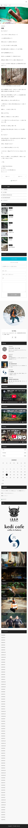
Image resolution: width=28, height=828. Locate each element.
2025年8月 (3, 662)
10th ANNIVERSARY (6, 197)
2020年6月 (3, 814)
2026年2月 (3, 649)
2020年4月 (3, 819)
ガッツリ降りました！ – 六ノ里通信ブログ (16, 490)
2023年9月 (3, 718)
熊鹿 (9, 224)
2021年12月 (3, 770)
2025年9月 (3, 659)
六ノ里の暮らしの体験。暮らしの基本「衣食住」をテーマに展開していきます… (18, 374)
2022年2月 (3, 765)
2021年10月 (3, 775)
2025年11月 (3, 654)
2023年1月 (3, 738)
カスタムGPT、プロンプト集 (14, 348)
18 (6, 474)
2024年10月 (3, 686)
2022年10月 (3, 745)
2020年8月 (3, 809)
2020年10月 (3, 804)
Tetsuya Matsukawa (8, 166)
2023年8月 (3, 721)
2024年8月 (3, 691)
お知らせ (10, 356)
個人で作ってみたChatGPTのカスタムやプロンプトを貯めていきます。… (17, 351)
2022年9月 (3, 748)
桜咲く (2, 493)
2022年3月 (3, 763)
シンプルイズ (4, 200)
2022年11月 (3, 743)
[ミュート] (23, 402)
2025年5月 (3, 669)
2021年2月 (3, 795)
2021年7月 (3, 782)
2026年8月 (3, 635)
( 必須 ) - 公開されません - (8, 274)
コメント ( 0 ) (14, 258)
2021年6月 (3, 785)
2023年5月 (3, 728)
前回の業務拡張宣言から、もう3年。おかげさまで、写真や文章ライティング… (17, 358)
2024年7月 (3, 694)
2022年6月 (3, 755)
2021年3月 (3, 792)
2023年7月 (3, 723)
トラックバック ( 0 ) (14, 262)
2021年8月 (3, 780)
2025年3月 (3, 674)
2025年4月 (3, 672)
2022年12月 (3, 740)
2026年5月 (3, 642)
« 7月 (2, 483)
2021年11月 (3, 772)
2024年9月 (3, 689)
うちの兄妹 (4, 192)
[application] (14, 396)
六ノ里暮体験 (4, 189)
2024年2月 (3, 706)
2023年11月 (3, 713)
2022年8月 (3, 750)
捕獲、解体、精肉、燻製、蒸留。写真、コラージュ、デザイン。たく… (18, 382)
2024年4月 (3, 701)
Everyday (11, 215)
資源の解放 (11, 217)
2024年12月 (3, 681)
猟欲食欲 (10, 239)
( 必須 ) (4, 270)
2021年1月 (3, 797)
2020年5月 (3, 817)
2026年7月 (3, 637)
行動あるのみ (11, 232)
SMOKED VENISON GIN (13, 379)
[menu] (26, 2)
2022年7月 (3, 753)
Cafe (14, 449)
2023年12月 (3, 711)
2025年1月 (3, 679)
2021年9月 (3, 777)
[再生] (3, 402)
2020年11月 (3, 802)
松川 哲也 (14, 330)
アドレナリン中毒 (4, 490)
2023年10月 (3, 716)
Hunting (2, 8)
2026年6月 (3, 640)
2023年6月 (3, 726)
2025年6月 (3, 667)
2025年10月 (3, 657)
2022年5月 (3, 758)
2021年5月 (3, 787)
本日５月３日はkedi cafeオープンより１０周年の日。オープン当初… (18, 366)
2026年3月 (3, 647)
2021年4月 (3, 790)
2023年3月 (3, 733)
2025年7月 (3, 664)
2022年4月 (3, 760)
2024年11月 (3, 684)
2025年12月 (3, 652)
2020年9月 (3, 807)
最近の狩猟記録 (12, 247)
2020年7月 (3, 812)
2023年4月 (3, 731)
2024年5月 (3, 699)
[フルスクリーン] (25, 402)
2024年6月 (3, 696)
